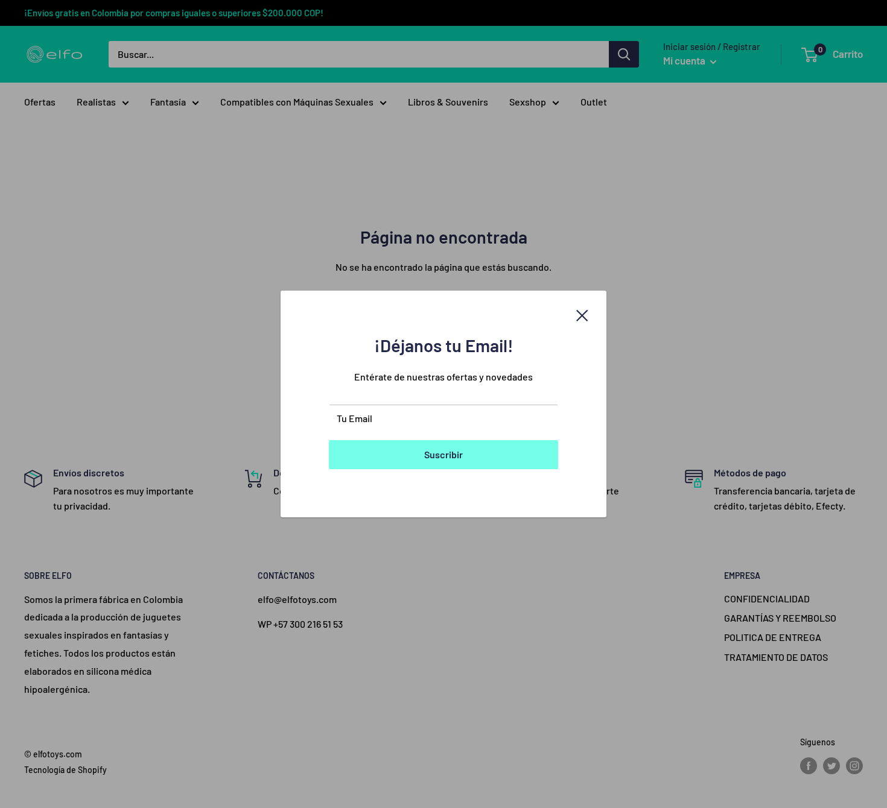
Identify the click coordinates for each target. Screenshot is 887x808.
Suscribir (443, 454)
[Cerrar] (582, 314)
